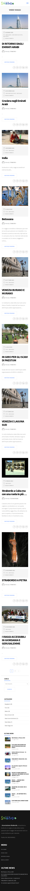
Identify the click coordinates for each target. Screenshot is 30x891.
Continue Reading (9, 62)
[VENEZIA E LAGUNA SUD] (15, 399)
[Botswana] (15, 196)
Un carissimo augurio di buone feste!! (10, 883)
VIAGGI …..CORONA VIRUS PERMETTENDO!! (18, 780)
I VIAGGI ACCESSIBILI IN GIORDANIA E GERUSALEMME (14, 640)
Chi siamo (3, 849)
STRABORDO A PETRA (14, 580)
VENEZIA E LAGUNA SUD (13, 423)
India (5, 158)
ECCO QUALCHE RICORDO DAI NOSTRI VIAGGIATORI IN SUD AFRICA (19, 746)
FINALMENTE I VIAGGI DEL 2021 (19, 759)
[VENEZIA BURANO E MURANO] (15, 267)
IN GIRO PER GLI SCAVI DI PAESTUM (15, 358)
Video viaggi (6, 36)
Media (6, 711)
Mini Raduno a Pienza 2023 (18, 737)
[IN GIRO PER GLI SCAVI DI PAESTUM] (15, 334)
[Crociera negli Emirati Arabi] (15, 81)
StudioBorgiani (14, 498)
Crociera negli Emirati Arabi (14, 102)
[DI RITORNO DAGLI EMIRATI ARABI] (15, 22)
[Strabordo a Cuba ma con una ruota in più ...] (15, 468)
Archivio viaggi (5, 856)
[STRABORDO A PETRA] (15, 550)
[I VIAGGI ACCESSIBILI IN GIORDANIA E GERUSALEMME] (15, 615)
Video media (8, 722)
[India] (15, 138)
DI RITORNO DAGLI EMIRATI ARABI (12, 45)
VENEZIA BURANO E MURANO (13, 291)
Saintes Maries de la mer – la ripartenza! (10, 878)
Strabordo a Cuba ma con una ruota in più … (14, 492)
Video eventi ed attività (17, 34)
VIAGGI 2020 (4, 853)
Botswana (7, 219)
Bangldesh (7, 704)
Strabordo (13, 51)
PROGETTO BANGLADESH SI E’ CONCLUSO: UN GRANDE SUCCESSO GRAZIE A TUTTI (20, 774)
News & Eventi (8, 34)
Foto (7, 150)
